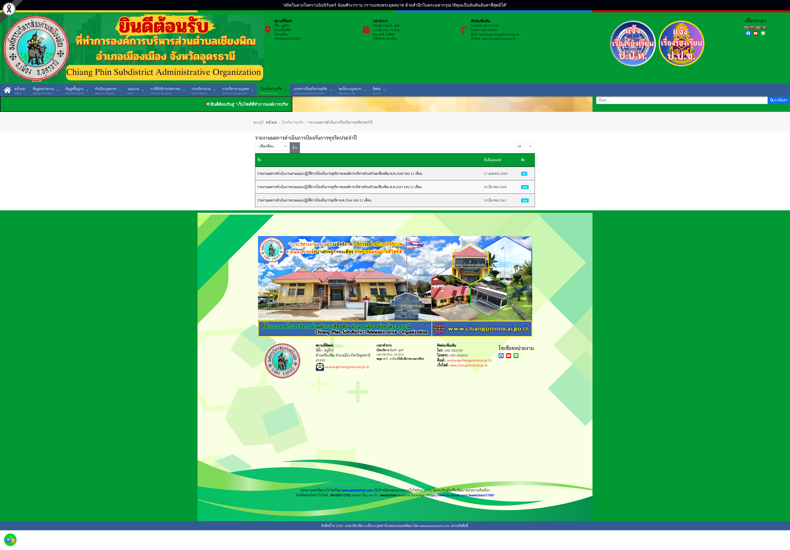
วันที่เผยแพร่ (492, 160)
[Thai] (747, 27)
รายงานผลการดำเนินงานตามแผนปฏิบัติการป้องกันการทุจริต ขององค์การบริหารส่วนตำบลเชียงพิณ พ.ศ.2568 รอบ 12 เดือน (339, 173)
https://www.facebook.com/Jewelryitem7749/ (460, 495)
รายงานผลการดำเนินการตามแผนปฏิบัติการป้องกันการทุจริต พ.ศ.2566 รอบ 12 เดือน (314, 200)
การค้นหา (780, 100)
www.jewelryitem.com (357, 490)
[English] (759, 27)
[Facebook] (748, 33)
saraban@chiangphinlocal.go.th (499, 34)
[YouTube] (755, 33)
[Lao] (765, 27)
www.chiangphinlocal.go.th (469, 365)
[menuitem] (14, 90)
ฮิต (523, 160)
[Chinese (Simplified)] (753, 27)
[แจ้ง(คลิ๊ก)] (633, 67)
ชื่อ (259, 160)
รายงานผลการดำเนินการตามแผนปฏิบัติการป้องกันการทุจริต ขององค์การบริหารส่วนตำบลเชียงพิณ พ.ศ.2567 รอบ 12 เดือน (339, 187)
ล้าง (294, 148)
